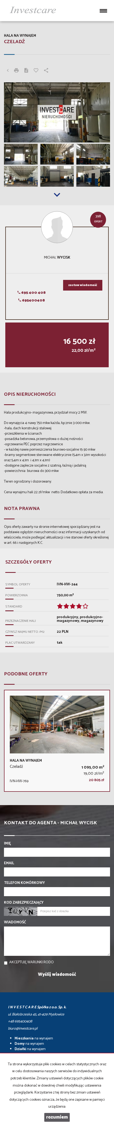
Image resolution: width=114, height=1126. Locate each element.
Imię (7, 843)
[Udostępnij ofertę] (46, 71)
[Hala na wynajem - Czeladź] (57, 740)
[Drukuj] (16, 71)
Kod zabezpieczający (23, 902)
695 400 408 (33, 293)
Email (9, 863)
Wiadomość (15, 922)
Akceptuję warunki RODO (31, 962)
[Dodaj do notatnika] (36, 71)
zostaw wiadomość (82, 285)
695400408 (33, 300)
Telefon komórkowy (24, 883)
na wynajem (34, 1038)
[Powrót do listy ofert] (7, 71)
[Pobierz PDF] (26, 71)
